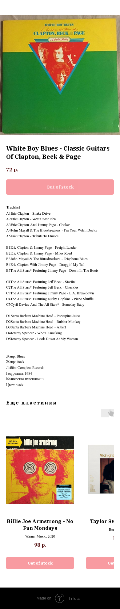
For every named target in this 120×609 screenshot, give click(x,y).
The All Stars (20, 270)
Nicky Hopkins (59, 298)
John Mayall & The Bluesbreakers (36, 230)
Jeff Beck (55, 281)
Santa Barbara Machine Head (32, 315)
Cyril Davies (19, 304)
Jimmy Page (47, 224)
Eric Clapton (20, 213)
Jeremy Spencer (22, 332)
